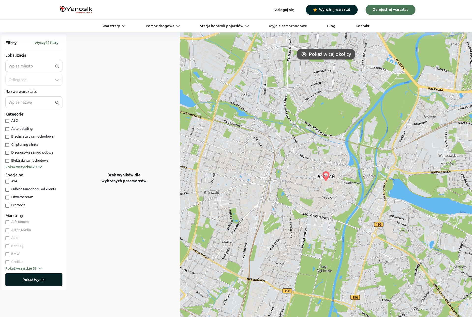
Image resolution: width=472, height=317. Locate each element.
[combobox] (32, 66)
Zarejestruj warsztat (390, 9)
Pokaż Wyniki (34, 279)
